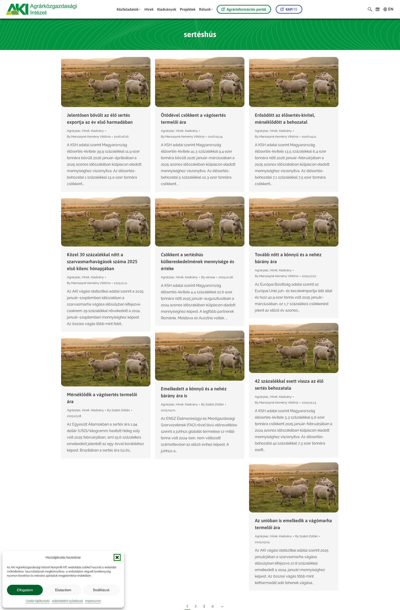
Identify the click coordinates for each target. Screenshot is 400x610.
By (88, 136)
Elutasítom (63, 590)
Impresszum (93, 601)
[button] (117, 557)
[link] (378, 9)
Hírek (86, 131)
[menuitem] (129, 9)
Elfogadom (25, 590)
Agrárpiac (74, 131)
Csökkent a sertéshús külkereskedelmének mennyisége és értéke (197, 261)
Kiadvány (97, 131)
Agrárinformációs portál (246, 9)
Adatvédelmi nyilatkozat (67, 601)
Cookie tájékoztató (38, 601)
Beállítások (101, 590)
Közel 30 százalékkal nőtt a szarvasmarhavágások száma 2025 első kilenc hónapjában (102, 261)
